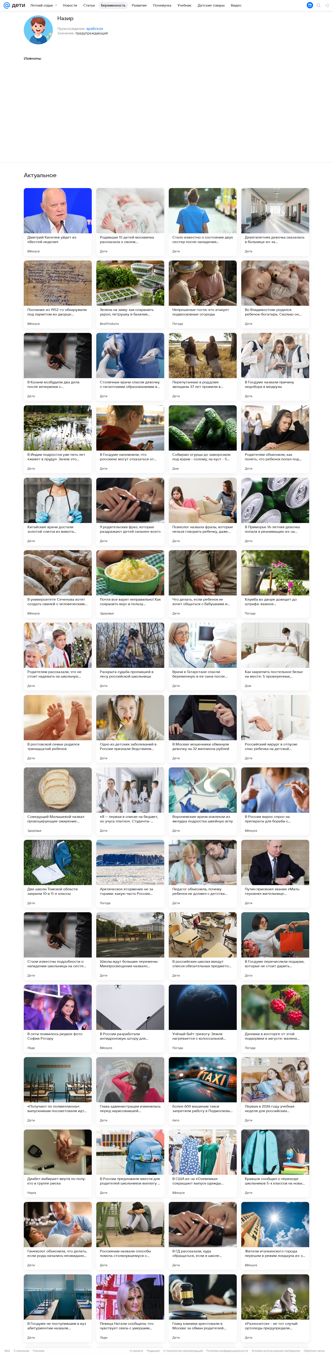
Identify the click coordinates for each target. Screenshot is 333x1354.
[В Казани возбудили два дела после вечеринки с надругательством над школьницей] (58, 367)
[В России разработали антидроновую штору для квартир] (130, 1019)
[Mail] (7, 5)
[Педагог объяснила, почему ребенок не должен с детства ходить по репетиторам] (203, 874)
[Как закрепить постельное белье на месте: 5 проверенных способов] (275, 656)
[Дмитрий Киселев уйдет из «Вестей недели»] (58, 222)
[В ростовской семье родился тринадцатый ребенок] (58, 729)
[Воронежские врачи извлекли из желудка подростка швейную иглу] (203, 801)
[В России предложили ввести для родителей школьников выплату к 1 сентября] (130, 1163)
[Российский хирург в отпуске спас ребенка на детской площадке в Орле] (275, 729)
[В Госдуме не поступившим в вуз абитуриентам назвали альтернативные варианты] (58, 1308)
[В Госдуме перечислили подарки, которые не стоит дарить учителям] (275, 946)
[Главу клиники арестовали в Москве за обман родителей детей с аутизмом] (203, 1308)
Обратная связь (314, 1350)
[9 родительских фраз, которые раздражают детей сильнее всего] (130, 512)
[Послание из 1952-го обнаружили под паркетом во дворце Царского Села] (58, 294)
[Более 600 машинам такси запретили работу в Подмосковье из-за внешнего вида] (203, 1091)
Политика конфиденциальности (227, 1350)
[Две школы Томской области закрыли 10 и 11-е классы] (58, 874)
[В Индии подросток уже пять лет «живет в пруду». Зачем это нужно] (58, 439)
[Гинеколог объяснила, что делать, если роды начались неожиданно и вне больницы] (58, 1236)
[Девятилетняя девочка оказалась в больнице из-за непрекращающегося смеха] (275, 222)
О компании (21, 1350)
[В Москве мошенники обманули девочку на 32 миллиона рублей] (203, 729)
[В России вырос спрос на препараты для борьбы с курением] (275, 801)
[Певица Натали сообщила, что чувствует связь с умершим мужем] (130, 1308)
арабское (94, 28)
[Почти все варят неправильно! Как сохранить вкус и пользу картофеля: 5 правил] (130, 584)
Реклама (38, 1350)
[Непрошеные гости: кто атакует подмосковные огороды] (203, 294)
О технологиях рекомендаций (183, 1350)
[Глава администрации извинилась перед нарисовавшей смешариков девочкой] (130, 1091)
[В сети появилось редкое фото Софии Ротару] (58, 1019)
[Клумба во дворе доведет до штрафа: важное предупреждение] (275, 584)
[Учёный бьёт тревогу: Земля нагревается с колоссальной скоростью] (203, 1019)
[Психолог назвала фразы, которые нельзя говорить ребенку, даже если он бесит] (203, 512)
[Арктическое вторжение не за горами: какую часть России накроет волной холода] (130, 874)
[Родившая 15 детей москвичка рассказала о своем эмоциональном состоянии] (130, 222)
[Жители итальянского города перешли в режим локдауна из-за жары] (275, 1236)
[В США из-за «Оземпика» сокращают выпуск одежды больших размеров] (203, 1163)
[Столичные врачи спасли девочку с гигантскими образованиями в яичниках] (130, 367)
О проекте (136, 1350)
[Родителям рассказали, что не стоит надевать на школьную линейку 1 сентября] (58, 656)
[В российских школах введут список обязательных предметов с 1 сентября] (203, 946)
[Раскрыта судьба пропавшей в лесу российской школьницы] (130, 656)
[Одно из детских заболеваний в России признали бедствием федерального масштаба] (130, 729)
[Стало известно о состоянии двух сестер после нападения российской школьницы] (203, 222)
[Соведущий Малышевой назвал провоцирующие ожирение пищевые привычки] (58, 801)
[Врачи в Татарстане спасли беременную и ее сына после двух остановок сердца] (203, 656)
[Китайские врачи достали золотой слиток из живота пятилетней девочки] (58, 512)
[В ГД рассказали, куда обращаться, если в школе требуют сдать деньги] (203, 1236)
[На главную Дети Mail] (17, 5)
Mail (7, 1350)
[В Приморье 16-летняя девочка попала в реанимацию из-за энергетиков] (275, 512)
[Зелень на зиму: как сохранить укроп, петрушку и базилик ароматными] (130, 294)
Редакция (153, 1350)
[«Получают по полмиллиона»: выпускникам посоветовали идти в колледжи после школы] (58, 1091)
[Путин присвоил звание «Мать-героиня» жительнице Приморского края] (275, 874)
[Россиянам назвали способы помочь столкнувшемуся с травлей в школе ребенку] (130, 1236)
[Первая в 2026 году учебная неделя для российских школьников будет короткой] (275, 1091)
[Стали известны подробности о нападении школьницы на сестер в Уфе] (58, 946)
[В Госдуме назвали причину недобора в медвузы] (275, 367)
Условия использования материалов (276, 1350)
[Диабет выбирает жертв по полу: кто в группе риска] (58, 1163)
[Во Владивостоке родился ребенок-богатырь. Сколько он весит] (275, 294)
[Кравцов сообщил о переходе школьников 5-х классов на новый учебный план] (275, 1163)
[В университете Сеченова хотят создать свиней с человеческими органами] (58, 584)
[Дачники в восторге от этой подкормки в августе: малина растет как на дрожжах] (275, 1019)
